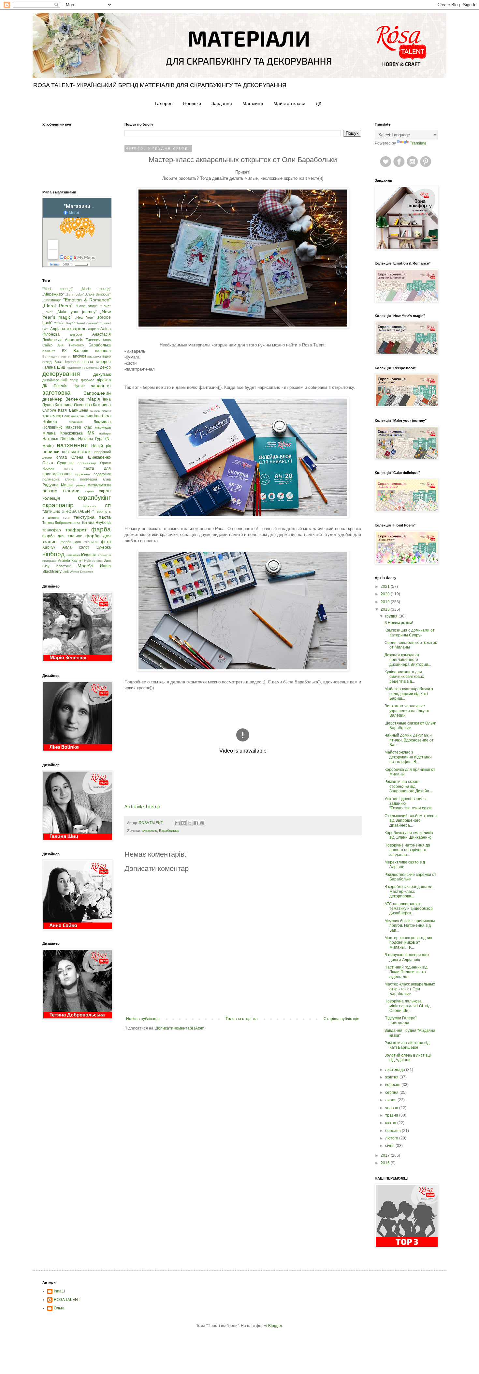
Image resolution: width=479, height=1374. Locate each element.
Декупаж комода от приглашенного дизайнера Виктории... (408, 660)
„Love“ (47, 312)
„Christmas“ (51, 300)
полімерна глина (58, 479)
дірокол (104, 380)
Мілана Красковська (62, 433)
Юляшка (88, 555)
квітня (391, 1123)
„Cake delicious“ (98, 294)
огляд (61, 457)
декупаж (102, 374)
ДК (318, 103)
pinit (66, 571)
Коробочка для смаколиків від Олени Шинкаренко (409, 835)
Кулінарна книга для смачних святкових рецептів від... (404, 677)
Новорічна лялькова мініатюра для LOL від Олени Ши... (407, 1006)
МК (91, 432)
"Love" (105, 306)
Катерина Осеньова (73, 405)
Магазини (252, 103)
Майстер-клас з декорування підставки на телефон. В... (408, 757)
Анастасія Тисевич (82, 340)
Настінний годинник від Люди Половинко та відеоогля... (406, 972)
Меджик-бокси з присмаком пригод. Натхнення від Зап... (410, 926)
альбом (76, 334)
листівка (93, 416)
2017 (386, 1155)
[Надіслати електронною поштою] (177, 823)
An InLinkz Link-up (142, 806)
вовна (87, 361)
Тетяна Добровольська (61, 523)
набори (105, 433)
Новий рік (101, 446)
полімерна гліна (95, 479)
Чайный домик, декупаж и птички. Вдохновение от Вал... (409, 740)
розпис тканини (61, 490)
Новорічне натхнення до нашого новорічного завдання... (407, 850)
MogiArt (86, 565)
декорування (61, 373)
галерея (103, 361)
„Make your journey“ (76, 312)
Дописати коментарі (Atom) (180, 1028)
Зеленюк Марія (82, 399)
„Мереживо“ (53, 294)
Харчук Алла (57, 547)
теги (66, 517)
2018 (386, 609)
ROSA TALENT (67, 1299)
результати (99, 484)
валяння (103, 350)
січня (390, 1145)
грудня (392, 616)
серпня (392, 1092)
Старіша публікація (341, 1018)
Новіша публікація (143, 1018)
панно (68, 468)
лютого (392, 1138)
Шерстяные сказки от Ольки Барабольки (410, 725)
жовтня (392, 1077)
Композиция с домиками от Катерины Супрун (410, 632)
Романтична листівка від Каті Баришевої (407, 1045)
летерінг (77, 416)
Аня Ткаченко (70, 345)
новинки (51, 451)
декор (105, 367)
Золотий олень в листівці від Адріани (408, 1057)
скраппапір (58, 505)
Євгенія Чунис (69, 386)
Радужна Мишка (58, 485)
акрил (93, 329)
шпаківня (73, 555)
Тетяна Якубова (96, 522)
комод (95, 410)
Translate (418, 143)
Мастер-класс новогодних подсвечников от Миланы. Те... (408, 943)
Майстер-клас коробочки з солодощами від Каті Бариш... (409, 694)
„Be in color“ (74, 294)
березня (393, 1130)
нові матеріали (76, 452)
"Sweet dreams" (86, 323)
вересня (393, 1084)
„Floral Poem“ (57, 305)
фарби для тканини (79, 542)
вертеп (66, 356)
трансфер (51, 530)
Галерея (164, 103)
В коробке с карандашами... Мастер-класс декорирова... (410, 891)
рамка (80, 485)
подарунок (102, 474)
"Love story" (86, 306)
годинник (74, 367)
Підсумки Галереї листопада (400, 1020)
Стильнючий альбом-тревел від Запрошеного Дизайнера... (411, 821)
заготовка (56, 392)
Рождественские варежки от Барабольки (410, 876)
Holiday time (93, 560)
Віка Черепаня (67, 362)
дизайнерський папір (60, 380)
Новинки (192, 103)
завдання (101, 385)
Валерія (80, 350)
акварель (149, 830)
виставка (94, 356)
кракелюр (52, 415)
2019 (386, 602)
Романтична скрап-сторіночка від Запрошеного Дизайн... (408, 786)
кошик (106, 410)
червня (392, 1108)
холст (84, 547)
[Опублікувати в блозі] (183, 823)
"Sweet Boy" (63, 323)
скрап (89, 491)
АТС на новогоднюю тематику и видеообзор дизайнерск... (409, 909)
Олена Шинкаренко (91, 457)
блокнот (48, 351)
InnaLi (59, 1291)
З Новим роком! (399, 622)
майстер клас (78, 427)
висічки (79, 356)
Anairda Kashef (70, 560)
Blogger (275, 1325)
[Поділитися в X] (189, 823)
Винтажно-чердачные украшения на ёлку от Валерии (407, 711)
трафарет (75, 529)
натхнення (72, 445)
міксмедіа (103, 427)
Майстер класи (289, 103)
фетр (106, 542)
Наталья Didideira (59, 438)
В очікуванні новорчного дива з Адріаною (407, 957)
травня (392, 1115)
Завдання (221, 103)
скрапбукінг (94, 497)
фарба (101, 529)
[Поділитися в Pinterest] (202, 823)
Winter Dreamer (81, 571)
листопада (395, 1069)
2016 (386, 1163)
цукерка (103, 547)
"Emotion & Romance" (87, 299)
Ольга (59, 1308)
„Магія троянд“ (95, 289)
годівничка (90, 367)
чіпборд (53, 554)
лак (67, 416)
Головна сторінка (242, 1018)
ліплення (75, 422)
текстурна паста (92, 517)
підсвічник (82, 474)
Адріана (57, 329)
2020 (386, 594)
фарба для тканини (62, 536)
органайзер (87, 463)
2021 (386, 586)
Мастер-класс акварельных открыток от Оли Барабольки (410, 989)
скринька (89, 506)
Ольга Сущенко (58, 463)
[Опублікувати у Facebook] (196, 823)
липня (391, 1100)
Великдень (50, 356)
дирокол (87, 380)
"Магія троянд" (57, 289)
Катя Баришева (73, 410)
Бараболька (169, 830)
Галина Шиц (53, 367)
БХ (64, 351)
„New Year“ (84, 317)
